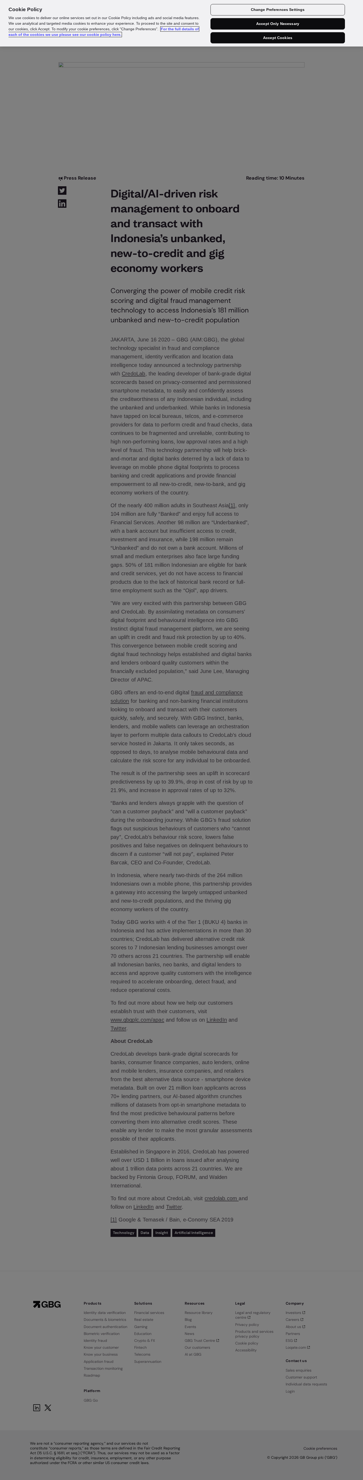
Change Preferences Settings (278, 10)
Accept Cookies (277, 38)
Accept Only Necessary (277, 24)
